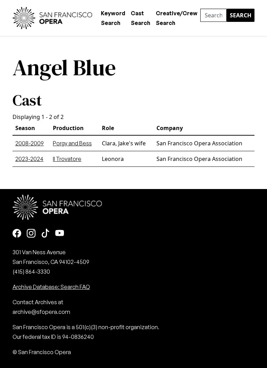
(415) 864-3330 (31, 271)
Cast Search (140, 18)
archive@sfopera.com (41, 311)
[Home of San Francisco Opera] (52, 17)
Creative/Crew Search (176, 18)
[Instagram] (31, 233)
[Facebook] (17, 233)
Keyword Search (113, 18)
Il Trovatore (67, 158)
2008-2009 (29, 143)
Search (240, 15)
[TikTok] (45, 233)
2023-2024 (29, 158)
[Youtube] (59, 233)
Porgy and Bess (72, 143)
